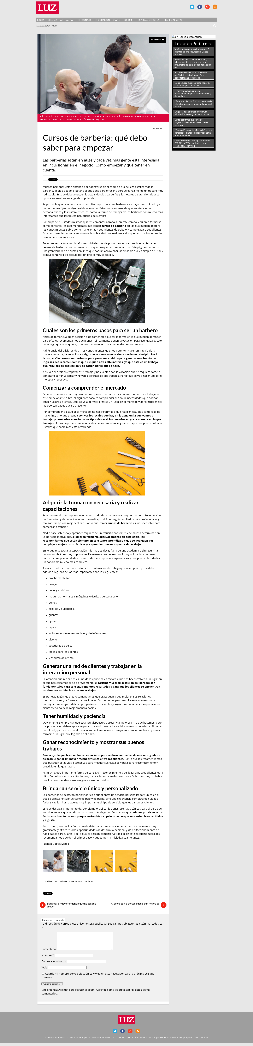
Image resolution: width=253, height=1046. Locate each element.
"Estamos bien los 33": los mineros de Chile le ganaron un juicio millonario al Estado (193, 104)
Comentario (48, 949)
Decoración (102, 20)
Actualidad (67, 20)
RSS (215, 7)
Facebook (199, 7)
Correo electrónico (53, 961)
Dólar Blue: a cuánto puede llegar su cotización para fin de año (192, 84)
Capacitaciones (75, 881)
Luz (47, 7)
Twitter (192, 7)
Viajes (116, 20)
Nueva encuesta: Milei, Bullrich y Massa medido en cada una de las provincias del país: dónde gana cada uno (193, 63)
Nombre (47, 955)
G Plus (207, 7)
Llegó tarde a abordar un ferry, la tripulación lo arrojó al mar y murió (192, 113)
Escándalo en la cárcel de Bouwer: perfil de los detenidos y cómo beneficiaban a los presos (191, 75)
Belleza (52, 20)
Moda (40, 20)
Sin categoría (50, 128)
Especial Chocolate (150, 20)
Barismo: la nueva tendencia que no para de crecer (71, 905)
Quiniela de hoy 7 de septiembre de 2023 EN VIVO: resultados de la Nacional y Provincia (192, 143)
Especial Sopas (174, 20)
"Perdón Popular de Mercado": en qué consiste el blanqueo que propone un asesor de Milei (193, 133)
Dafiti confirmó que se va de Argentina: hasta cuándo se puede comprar (191, 122)
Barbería (63, 881)
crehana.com (122, 247)
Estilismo (89, 881)
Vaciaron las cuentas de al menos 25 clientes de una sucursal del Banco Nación (192, 52)
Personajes (85, 20)
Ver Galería (156, 39)
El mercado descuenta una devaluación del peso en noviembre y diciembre (193, 93)
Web (44, 967)
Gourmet (129, 20)
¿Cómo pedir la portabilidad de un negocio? (135, 903)
